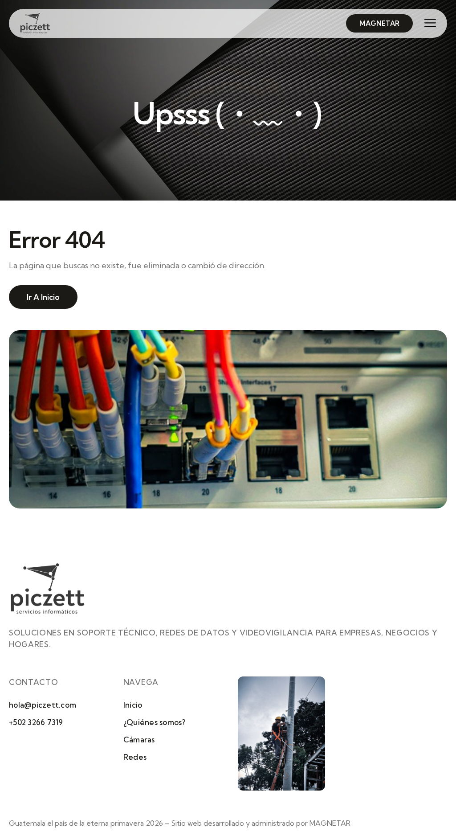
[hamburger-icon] (426, 24)
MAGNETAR (329, 823)
